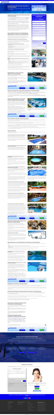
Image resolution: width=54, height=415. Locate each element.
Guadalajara (15, 319)
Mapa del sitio (9, 408)
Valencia (18, 321)
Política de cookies (9, 407)
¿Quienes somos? (49, 0)
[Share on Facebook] (24, 398)
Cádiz (15, 318)
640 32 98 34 (41, 19)
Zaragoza (9, 322)
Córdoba (25, 318)
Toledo (15, 321)
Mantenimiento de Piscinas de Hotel (31, 410)
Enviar (44, 43)
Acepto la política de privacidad (12, 379)
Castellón (19, 318)
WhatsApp (41, 87)
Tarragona (24, 320)
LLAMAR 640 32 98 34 (22, 352)
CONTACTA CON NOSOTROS (32, 352)
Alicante (15, 317)
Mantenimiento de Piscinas (30, 409)
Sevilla (21, 320)
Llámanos (23, 22)
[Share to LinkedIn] (27, 398)
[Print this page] (29, 398)
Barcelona (9, 318)
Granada (12, 319)
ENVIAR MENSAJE (22, 218)
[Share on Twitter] (25, 398)
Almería (17, 317)
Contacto (52, 0)
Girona (10, 319)
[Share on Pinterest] (28, 398)
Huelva (20, 319)
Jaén (23, 319)
